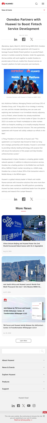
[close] (43, 416)
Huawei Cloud (23, 398)
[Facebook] (23, 40)
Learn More (23, 340)
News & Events (7, 10)
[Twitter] (31, 40)
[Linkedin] (15, 40)
